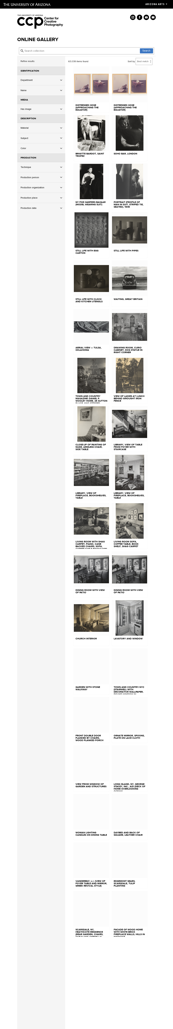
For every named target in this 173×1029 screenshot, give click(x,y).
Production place (29, 197)
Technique (26, 167)
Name (24, 90)
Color (23, 148)
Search (146, 50)
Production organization (32, 187)
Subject (24, 138)
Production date (28, 208)
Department (27, 80)
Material (25, 127)
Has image (26, 109)
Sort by (131, 61)
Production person (30, 177)
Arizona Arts (155, 4)
